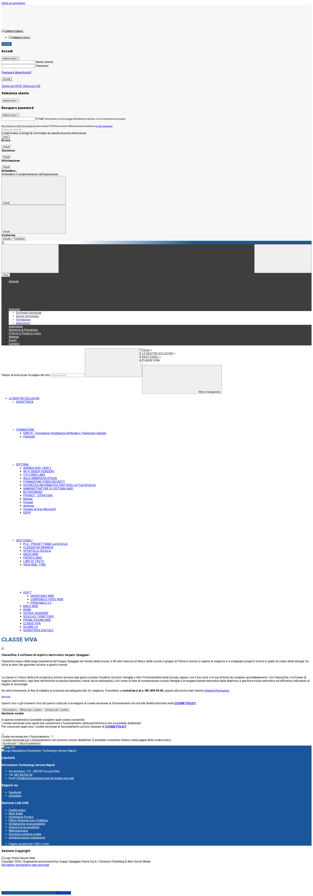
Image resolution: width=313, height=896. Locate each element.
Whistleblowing (18, 830)
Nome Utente (44, 62)
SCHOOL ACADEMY (35, 613)
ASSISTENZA (24, 402)
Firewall (28, 502)
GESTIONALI (150, 357)
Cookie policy (17, 810)
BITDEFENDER (32, 492)
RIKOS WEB (30, 554)
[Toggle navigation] (30, 258)
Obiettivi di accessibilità (24, 827)
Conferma (19, 239)
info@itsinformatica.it (45, 778)
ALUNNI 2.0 (30, 627)
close (6, 275)
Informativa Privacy (21, 817)
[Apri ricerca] (283, 258)
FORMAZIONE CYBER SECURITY (44, 481)
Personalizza (9, 709)
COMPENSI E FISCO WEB (46, 599)
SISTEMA (22, 464)
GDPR (27, 512)
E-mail (39, 118)
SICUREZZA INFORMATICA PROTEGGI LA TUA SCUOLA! (59, 485)
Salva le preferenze (29, 743)
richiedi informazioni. (216, 690)
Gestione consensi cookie (25, 834)
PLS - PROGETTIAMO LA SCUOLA (45, 544)
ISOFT (27, 592)
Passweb (29, 436)
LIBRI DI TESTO (33, 561)
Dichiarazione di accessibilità (27, 824)
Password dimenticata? (16, 72)
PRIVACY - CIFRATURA (38, 495)
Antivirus (28, 505)
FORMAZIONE (25, 429)
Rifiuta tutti (31, 709)
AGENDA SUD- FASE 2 (37, 468)
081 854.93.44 (23, 775)
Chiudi (6, 147)
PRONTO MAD (32, 557)
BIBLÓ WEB (30, 606)
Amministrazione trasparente (27, 837)
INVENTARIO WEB (42, 596)
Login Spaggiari (104, 126)
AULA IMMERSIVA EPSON (40, 478)
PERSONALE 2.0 (40, 603)
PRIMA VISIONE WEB (37, 620)
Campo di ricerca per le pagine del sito (25, 375)
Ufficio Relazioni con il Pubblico (28, 820)
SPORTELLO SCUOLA (37, 551)
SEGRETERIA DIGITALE (38, 630)
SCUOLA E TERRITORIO (38, 616)
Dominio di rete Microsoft (39, 509)
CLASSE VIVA (32, 623)
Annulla (7, 239)
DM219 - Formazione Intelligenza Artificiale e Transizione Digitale (64, 433)
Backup (28, 499)
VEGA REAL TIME (34, 564)
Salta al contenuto (13, 3)
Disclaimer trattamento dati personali (25, 865)
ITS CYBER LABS (34, 475)
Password (42, 66)
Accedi (6, 44)
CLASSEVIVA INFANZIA (38, 547)
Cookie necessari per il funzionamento (25, 736)
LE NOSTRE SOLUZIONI (157, 353)
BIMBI (27, 609)
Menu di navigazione (209, 392)
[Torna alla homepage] (156, 242)
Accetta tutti (56, 709)
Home (146, 350)
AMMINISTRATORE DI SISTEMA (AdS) (48, 488)
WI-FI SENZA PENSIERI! (38, 471)
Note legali (16, 813)
